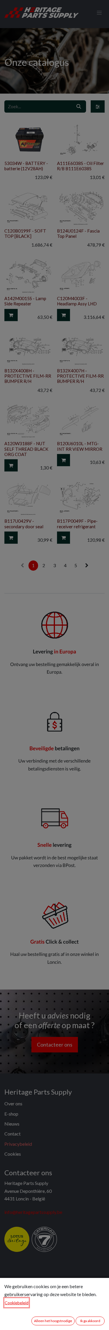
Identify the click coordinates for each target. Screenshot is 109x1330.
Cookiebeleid (16, 1302)
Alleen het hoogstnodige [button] (53, 1321)
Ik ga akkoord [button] (90, 1321)
